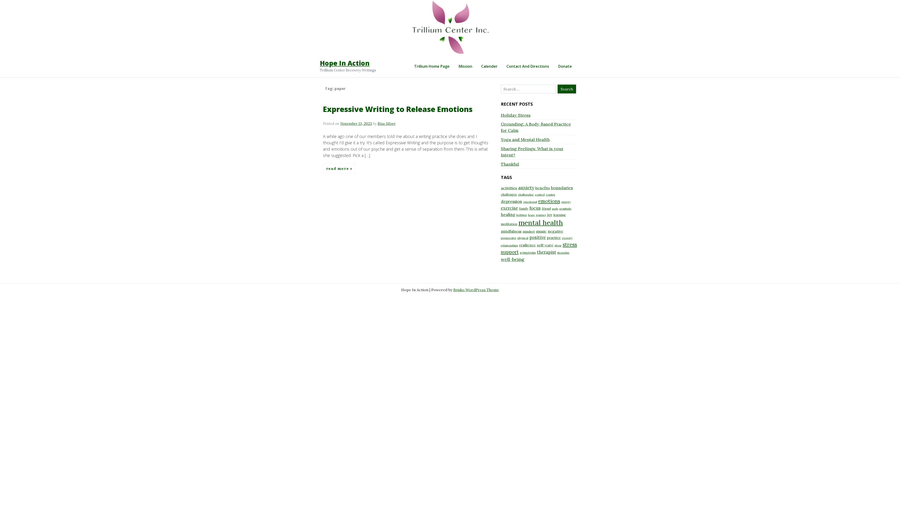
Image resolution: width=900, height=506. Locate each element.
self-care (545, 245)
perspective (508, 238)
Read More (338, 168)
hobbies (521, 215)
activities (509, 188)
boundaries (562, 187)
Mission (465, 66)
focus (535, 208)
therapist (546, 252)
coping (550, 194)
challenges (509, 194)
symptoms (528, 252)
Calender (489, 66)
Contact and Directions (527, 66)
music (541, 231)
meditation (509, 224)
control (540, 194)
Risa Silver (387, 123)
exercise (509, 208)
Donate (565, 66)
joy (549, 214)
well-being (512, 259)
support (510, 252)
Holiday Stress (516, 115)
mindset (529, 231)
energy (566, 202)
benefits (542, 188)
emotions (549, 201)
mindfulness (511, 231)
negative (555, 231)
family (523, 208)
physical (523, 238)
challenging (526, 194)
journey (541, 215)
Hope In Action (345, 63)
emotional (530, 202)
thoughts (563, 252)
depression (511, 201)
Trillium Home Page (432, 66)
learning (559, 215)
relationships (509, 245)
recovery (567, 238)
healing (508, 214)
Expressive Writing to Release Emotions (397, 109)
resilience (527, 245)
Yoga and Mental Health (525, 139)
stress (570, 244)
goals (555, 208)
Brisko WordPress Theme (476, 289)
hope (531, 215)
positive (537, 237)
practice (554, 237)
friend (546, 208)
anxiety (526, 187)
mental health (540, 222)
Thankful (510, 164)
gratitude (565, 208)
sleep (558, 245)
